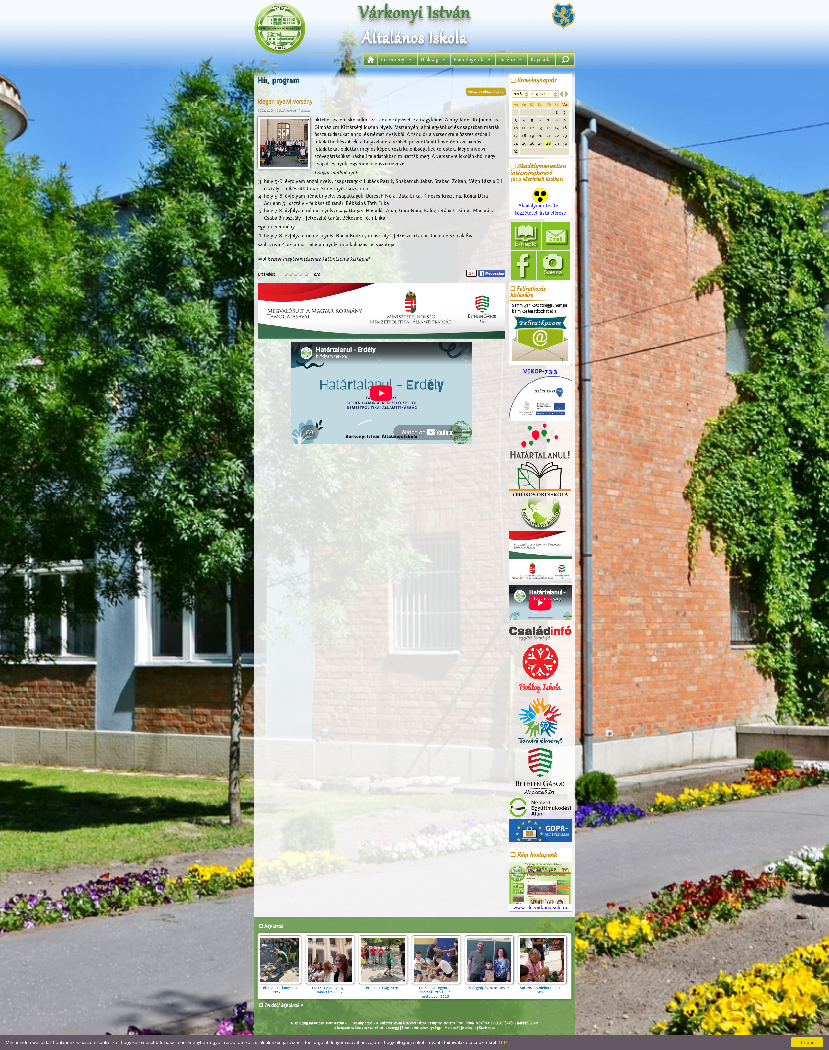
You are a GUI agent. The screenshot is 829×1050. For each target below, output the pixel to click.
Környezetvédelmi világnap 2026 (492, 990)
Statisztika (487, 1028)
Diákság (429, 60)
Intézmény (392, 60)
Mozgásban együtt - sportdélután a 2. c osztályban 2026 (386, 992)
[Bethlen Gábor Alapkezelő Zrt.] (540, 772)
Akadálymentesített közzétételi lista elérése (540, 209)
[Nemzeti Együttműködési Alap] (540, 808)
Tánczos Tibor (453, 1023)
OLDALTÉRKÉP (503, 1023)
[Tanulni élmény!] (540, 721)
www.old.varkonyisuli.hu (540, 907)
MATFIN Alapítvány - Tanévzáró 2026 (280, 990)
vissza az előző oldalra (486, 91)
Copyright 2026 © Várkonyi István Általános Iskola (389, 1023)
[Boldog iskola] (540, 669)
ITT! (503, 1042)
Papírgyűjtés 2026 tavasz (439, 988)
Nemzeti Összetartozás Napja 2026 (545, 990)
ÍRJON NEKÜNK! (478, 1023)
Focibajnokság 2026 (333, 988)
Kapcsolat (541, 60)
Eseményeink (468, 60)
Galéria (507, 60)
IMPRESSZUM (527, 1023)
